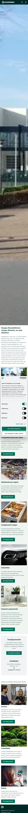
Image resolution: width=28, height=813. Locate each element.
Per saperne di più (8, 454)
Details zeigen (19, 424)
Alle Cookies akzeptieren (14, 428)
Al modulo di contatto (14, 653)
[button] (26, 2)
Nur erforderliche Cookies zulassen (14, 433)
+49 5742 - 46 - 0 (14, 666)
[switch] (24, 408)
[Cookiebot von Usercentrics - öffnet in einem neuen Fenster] (20, 378)
